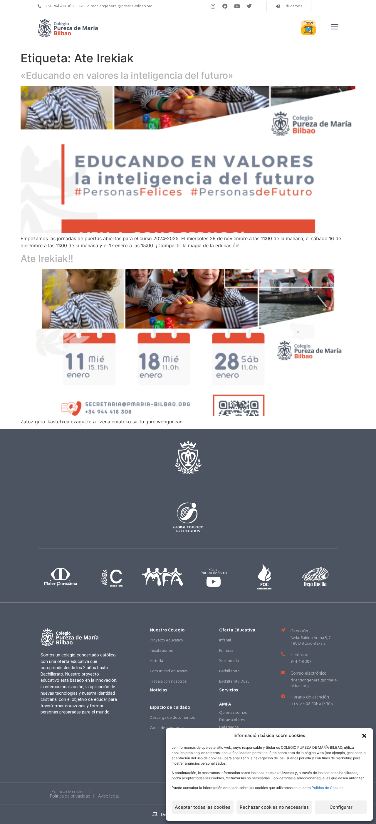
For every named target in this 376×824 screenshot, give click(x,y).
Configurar (341, 807)
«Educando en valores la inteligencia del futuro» (127, 75)
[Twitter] (249, 6)
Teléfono (299, 654)
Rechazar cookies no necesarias (274, 807)
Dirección (299, 630)
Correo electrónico (309, 673)
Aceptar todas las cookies (202, 807)
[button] (364, 736)
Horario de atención (310, 696)
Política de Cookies (327, 787)
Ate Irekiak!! (47, 258)
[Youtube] (237, 6)
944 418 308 (301, 661)
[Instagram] (213, 6)
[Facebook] (225, 6)
